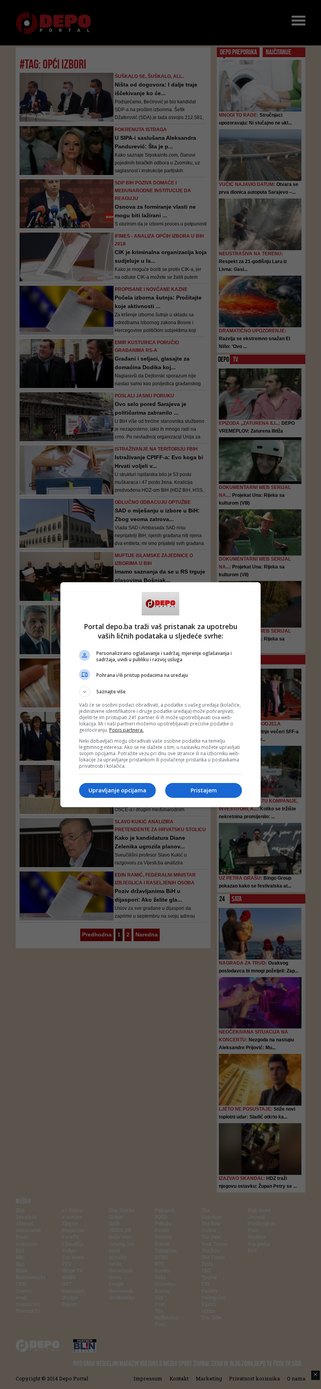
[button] (160, 691)
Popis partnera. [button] (126, 730)
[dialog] (160, 694)
